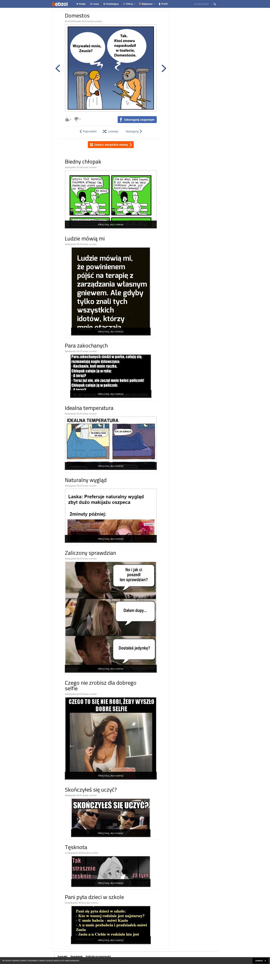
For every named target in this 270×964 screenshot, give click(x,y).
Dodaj (82, 4)
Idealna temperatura (89, 408)
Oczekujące (112, 4)
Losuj (96, 4)
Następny (132, 131)
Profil (165, 4)
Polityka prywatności (98, 956)
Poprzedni (90, 131)
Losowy (113, 131)
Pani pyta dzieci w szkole (94, 897)
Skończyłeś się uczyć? (91, 790)
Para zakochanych (86, 346)
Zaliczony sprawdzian (90, 553)
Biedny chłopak (83, 162)
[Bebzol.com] (60, 4)
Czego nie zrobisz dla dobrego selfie (100, 686)
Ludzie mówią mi (85, 239)
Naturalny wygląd (86, 480)
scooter (98, 21)
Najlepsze (147, 4)
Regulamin (77, 956)
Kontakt (63, 956)
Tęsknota (76, 847)
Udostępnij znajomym (139, 119)
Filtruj (129, 4)
